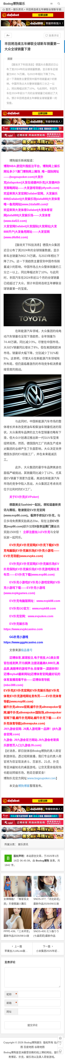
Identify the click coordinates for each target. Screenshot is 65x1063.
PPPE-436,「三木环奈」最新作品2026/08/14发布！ (17, 936)
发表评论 (53, 35)
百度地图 (29, 1047)
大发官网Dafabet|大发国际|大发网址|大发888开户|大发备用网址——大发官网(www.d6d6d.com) (30, 232)
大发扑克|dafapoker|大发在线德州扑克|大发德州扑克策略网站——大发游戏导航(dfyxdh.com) (32, 182)
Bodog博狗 (42, 860)
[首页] (60, 1038)
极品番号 (26, 650)
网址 (9, 1011)
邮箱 (11, 1003)
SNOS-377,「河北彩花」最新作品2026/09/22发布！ (46, 903)
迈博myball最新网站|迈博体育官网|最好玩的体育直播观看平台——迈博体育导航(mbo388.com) (32, 680)
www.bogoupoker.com (41, 778)
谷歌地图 (39, 1047)
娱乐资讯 (18, 9)
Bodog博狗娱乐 (14, 3)
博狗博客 (24, 785)
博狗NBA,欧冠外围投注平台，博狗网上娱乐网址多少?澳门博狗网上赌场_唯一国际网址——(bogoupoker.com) (32, 172)
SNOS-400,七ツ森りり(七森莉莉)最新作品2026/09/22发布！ (46, 936)
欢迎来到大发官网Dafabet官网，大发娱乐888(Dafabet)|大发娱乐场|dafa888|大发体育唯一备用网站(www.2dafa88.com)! (32, 199)
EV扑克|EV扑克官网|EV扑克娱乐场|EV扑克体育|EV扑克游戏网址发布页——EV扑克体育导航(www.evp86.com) (32, 696)
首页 (8, 9)
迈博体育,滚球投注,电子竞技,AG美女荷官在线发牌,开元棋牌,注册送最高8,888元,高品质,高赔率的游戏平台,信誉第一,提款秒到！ (32, 663)
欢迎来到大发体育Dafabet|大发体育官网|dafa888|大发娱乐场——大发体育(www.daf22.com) (28, 215)
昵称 (11, 994)
